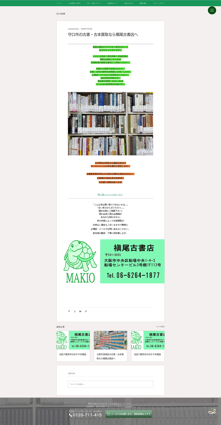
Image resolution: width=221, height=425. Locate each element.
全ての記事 (60, 14)
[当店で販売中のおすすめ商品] (73, 340)
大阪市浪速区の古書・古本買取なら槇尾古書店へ (110, 356)
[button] (212, 10)
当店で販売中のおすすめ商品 (72, 354)
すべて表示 (161, 326)
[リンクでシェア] (86, 311)
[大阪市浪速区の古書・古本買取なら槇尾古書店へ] (110, 340)
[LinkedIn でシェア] (80, 311)
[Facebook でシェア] (69, 311)
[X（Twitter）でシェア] (75, 311)
